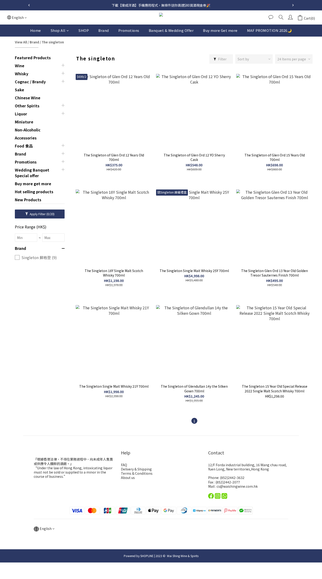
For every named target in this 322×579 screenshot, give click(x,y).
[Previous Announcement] (29, 5)
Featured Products (33, 57)
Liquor (21, 114)
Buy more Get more (220, 30)
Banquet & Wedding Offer (171, 30)
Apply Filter (41, 214)
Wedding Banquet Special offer (32, 172)
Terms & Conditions (137, 473)
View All (21, 42)
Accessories (26, 138)
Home (35, 30)
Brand (103, 30)
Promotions (128, 30)
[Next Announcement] (293, 5)
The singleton (53, 42)
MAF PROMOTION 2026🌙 (269, 30)
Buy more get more (33, 183)
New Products (28, 199)
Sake (19, 89)
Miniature (24, 122)
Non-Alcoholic (28, 130)
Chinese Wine (27, 98)
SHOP (83, 30)
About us (128, 477)
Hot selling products (34, 191)
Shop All (58, 30)
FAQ (124, 464)
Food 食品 (24, 146)
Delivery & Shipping (136, 469)
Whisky (21, 73)
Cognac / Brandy (30, 81)
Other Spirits (27, 106)
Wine (19, 65)
